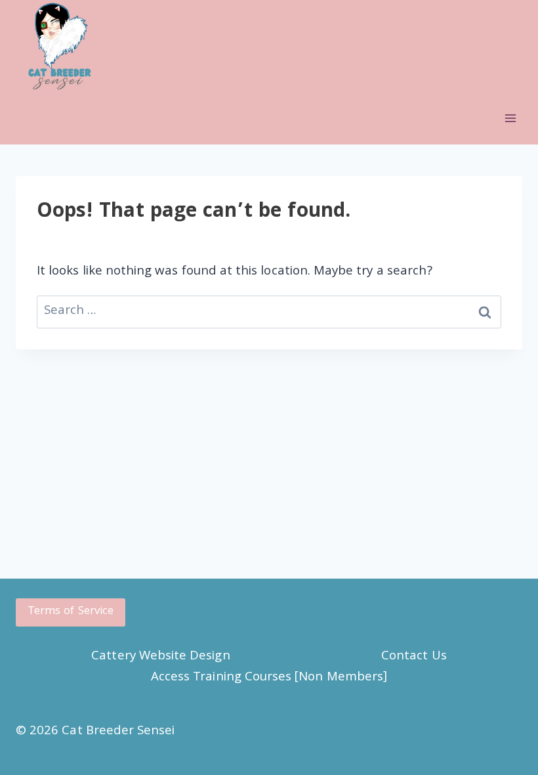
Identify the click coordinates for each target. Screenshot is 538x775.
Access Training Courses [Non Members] (269, 677)
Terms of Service (71, 611)
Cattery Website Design (160, 656)
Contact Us (414, 656)
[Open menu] (510, 118)
